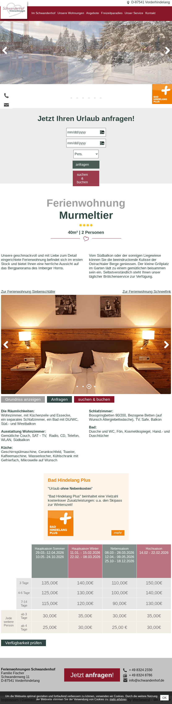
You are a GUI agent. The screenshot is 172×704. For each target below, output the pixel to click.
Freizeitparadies (111, 13)
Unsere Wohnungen (70, 13)
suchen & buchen (82, 178)
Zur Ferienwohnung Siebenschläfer (28, 292)
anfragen (82, 164)
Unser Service (134, 13)
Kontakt (150, 13)
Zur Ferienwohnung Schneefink (146, 292)
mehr (118, 533)
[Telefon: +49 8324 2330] (6, 96)
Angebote (92, 13)
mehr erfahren (118, 699)
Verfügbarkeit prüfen (23, 643)
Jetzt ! (92, 674)
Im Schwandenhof (43, 13)
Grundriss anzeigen (23, 399)
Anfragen (59, 399)
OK (164, 697)
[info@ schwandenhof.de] (6, 105)
